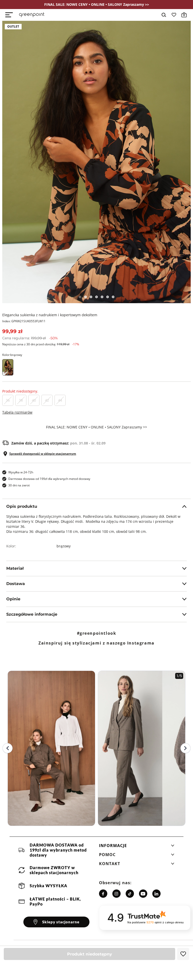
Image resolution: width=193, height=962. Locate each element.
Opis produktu (21, 506)
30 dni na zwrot (19, 485)
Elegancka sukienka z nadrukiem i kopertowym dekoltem (49, 314)
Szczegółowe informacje (31, 614)
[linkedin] (156, 893)
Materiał (15, 568)
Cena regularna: (30, 338)
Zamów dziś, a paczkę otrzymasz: (58, 443)
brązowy (64, 546)
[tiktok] (130, 893)
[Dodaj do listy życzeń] (183, 954)
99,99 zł (12, 331)
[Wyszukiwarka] (164, 15)
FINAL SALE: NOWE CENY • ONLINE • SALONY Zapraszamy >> (96, 427)
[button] (136, 847)
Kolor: (12, 355)
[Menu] (9, 15)
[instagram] (116, 893)
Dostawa (15, 583)
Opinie (13, 599)
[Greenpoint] (31, 14)
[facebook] (103, 893)
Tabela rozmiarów (17, 412)
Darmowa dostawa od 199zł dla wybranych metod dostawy (49, 479)
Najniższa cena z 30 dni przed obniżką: (40, 344)
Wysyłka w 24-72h (20, 472)
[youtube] (143, 893)
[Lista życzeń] (174, 15)
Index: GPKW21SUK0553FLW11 (23, 321)
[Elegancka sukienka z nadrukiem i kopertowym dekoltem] (96, 162)
